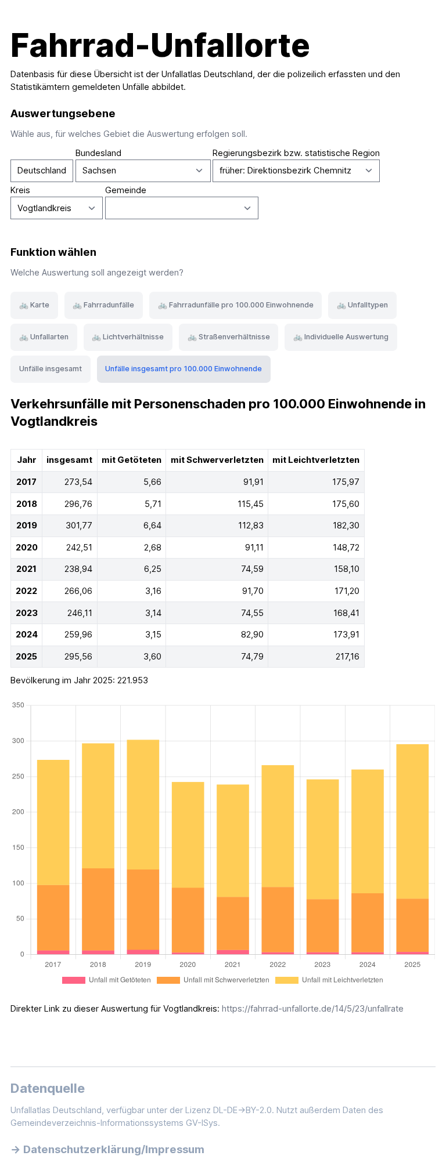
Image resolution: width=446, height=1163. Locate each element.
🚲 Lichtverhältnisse (128, 336)
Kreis (20, 190)
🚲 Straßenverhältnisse (229, 336)
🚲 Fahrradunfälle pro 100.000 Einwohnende (236, 304)
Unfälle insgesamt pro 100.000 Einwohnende (183, 368)
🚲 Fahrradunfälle (103, 304)
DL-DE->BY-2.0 (242, 1110)
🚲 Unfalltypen (362, 304)
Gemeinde (125, 190)
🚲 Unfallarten (44, 336)
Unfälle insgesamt (50, 368)
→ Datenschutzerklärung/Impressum (107, 1149)
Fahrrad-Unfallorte (160, 45)
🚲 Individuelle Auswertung (341, 336)
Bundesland (98, 153)
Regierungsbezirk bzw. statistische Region (296, 153)
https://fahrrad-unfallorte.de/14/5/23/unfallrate (313, 1008)
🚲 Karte (34, 304)
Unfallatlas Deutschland (207, 74)
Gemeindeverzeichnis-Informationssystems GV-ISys (114, 1123)
